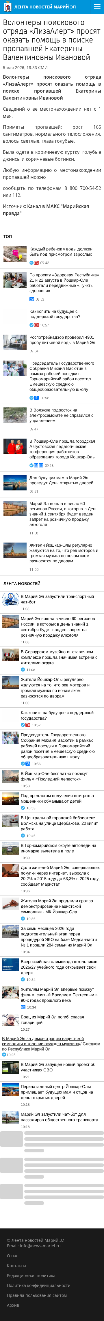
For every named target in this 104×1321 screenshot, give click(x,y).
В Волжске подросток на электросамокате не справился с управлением (61, 415)
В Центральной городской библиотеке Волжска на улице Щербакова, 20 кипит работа (59, 823)
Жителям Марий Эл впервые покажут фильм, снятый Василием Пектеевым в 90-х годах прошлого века (59, 995)
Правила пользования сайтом (37, 1295)
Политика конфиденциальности (38, 1285)
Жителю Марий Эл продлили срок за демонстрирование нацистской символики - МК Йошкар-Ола (57, 906)
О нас (12, 1255)
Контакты (16, 1265)
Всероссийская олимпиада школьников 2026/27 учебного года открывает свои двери (59, 967)
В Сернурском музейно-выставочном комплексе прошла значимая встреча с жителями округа (59, 657)
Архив (13, 1305)
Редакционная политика (31, 1275)
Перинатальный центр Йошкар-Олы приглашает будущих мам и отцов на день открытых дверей (57, 1092)
